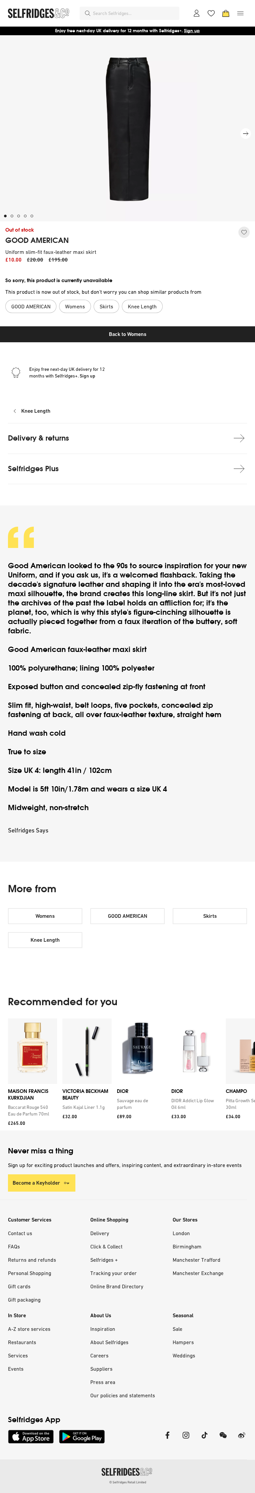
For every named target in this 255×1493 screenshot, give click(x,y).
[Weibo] (241, 1439)
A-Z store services (29, 1329)
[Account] (196, 13)
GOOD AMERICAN (37, 240)
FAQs (14, 1246)
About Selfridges (109, 1342)
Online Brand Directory (116, 1286)
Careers (99, 1355)
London (181, 1233)
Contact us (20, 1233)
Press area (102, 1382)
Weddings (184, 1355)
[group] (127, 1074)
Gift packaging (24, 1300)
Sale (177, 1329)
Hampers (183, 1342)
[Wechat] (223, 1439)
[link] (31, 1110)
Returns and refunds (32, 1260)
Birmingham (187, 1246)
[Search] (87, 13)
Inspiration (102, 1329)
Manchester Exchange (198, 1273)
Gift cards (19, 1286)
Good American (37, 566)
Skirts (210, 916)
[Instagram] (186, 1439)
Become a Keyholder (36, 1183)
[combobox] (135, 13)
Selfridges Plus (33, 469)
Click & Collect (106, 1246)
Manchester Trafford (196, 1260)
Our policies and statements (122, 1395)
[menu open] (240, 13)
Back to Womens (127, 334)
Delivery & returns (38, 438)
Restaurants (22, 1342)
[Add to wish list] (244, 232)
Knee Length (35, 411)
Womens (45, 916)
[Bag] (225, 13)
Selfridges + (104, 1260)
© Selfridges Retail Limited (127, 1482)
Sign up (192, 31)
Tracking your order (113, 1273)
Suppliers (101, 1369)
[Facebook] (167, 1439)
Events (16, 1369)
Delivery (99, 1233)
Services (18, 1355)
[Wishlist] (211, 13)
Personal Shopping (29, 1273)
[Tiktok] (204, 1439)
